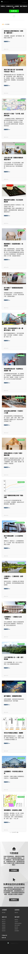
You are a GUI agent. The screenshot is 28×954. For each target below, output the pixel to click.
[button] (14, 16)
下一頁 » (16, 832)
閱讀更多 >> (7, 41)
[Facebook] (2, 937)
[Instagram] (3, 937)
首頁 (3, 24)
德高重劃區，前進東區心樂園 (13, 810)
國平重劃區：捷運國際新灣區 (13, 696)
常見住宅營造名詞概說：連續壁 (13, 733)
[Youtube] (5, 937)
